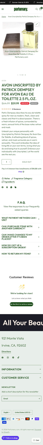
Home (4, 17)
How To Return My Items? (16, 253)
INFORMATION (11, 369)
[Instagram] (9, 357)
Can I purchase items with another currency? (17, 227)
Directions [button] (6, 351)
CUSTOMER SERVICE (15, 377)
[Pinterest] (7, 187)
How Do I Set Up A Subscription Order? (14, 246)
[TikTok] (20, 357)
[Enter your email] (39, 398)
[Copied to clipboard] (16, 187)
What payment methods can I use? (19, 219)
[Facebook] (3, 187)
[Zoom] (37, 24)
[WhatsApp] (11, 187)
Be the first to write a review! (21, 304)
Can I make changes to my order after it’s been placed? (17, 236)
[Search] (36, 9)
